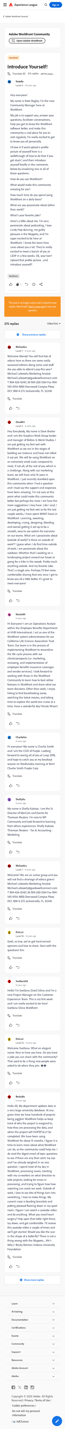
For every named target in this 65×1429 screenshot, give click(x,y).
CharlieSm (21, 737)
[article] (32, 378)
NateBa (19, 81)
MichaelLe (21, 346)
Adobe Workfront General (16, 16)
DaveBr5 (20, 421)
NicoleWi (20, 614)
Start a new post (37, 306)
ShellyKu (20, 799)
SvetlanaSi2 (22, 981)
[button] (18, 74)
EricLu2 (19, 932)
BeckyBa (20, 1096)
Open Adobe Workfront (29, 40)
